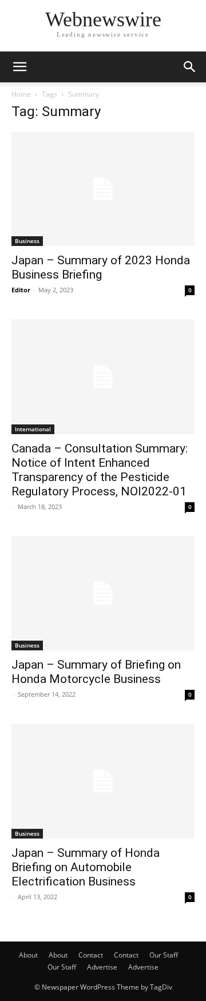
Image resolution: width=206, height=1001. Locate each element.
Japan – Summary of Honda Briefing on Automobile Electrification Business (85, 867)
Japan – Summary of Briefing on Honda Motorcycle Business (96, 672)
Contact (90, 955)
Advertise (102, 967)
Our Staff (163, 955)
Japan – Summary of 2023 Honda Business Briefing (100, 267)
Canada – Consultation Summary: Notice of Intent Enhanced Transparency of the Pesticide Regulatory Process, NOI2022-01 (99, 470)
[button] (19, 66)
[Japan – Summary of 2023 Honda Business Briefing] (103, 189)
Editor (20, 289)
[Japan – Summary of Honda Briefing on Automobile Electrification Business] (103, 781)
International (33, 429)
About (28, 955)
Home (21, 94)
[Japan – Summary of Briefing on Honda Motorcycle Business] (103, 593)
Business (27, 241)
